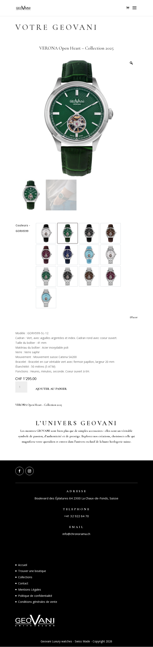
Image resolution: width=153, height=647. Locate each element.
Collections (25, 577)
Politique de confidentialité (35, 596)
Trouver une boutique (32, 571)
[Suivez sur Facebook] (19, 471)
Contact (23, 583)
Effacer (134, 317)
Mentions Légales (29, 589)
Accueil (22, 565)
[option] (46, 233)
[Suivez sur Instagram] (29, 471)
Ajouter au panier (51, 389)
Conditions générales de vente (37, 602)
